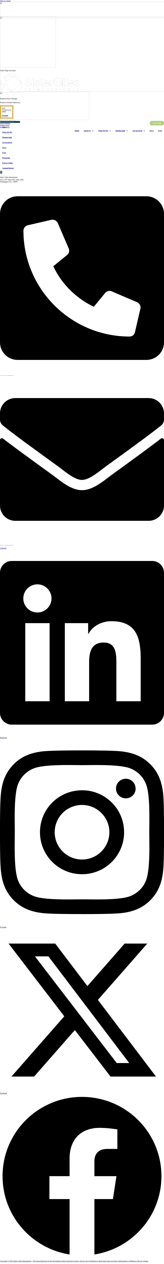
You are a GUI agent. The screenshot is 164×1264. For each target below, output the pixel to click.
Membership (7, 137)
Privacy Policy (7, 163)
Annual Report (8, 168)
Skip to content (5, 1)
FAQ (4, 153)
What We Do (7, 132)
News (4, 148)
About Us (5, 127)
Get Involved (7, 142)
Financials (6, 158)
